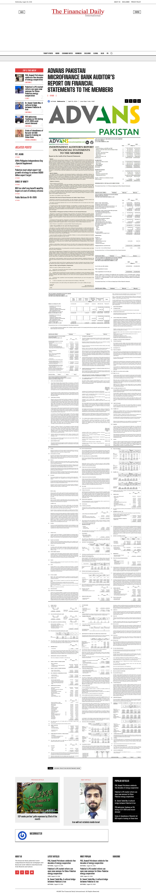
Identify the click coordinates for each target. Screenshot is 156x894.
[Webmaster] (49, 101)
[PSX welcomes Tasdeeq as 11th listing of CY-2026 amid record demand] (19, 119)
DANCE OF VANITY (21, 181)
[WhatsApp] (139, 101)
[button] (111, 53)
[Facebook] (126, 101)
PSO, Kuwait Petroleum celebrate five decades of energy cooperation (34, 77)
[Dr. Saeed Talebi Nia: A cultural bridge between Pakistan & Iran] (19, 105)
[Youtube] (32, 872)
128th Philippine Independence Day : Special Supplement (29, 162)
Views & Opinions (31, 140)
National (28, 82)
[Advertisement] (78, 34)
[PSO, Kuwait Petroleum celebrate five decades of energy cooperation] (19, 78)
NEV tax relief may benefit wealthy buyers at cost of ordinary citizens (29, 189)
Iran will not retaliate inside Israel (86, 822)
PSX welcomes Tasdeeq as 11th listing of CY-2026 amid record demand (34, 120)
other (17, 157)
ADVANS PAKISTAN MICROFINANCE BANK (67, 768)
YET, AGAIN (19, 154)
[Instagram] (22, 872)
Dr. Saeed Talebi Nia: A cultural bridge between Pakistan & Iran (34, 106)
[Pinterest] (135, 101)
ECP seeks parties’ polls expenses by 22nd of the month (37, 817)
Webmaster (61, 101)
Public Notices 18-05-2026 (26, 197)
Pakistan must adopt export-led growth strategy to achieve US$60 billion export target (29, 172)
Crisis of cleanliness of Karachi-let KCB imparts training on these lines (34, 133)
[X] (131, 101)
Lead (27, 98)
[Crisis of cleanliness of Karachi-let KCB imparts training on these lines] (19, 133)
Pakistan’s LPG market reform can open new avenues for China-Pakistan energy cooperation (34, 91)
